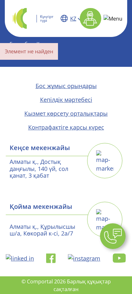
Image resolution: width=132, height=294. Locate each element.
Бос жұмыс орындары (66, 86)
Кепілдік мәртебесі (66, 99)
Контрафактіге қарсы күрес (66, 127)
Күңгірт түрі (47, 18)
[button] (113, 236)
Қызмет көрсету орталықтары (66, 113)
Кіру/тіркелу (90, 18)
